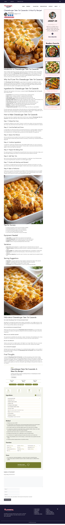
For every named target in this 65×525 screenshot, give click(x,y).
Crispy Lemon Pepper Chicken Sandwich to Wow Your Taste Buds (52, 58)
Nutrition (29, 391)
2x (37, 395)
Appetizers (36, 510)
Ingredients (8, 391)
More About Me (52, 36)
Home (23, 6)
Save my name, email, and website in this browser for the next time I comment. (18, 496)
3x (38, 395)
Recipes (28, 6)
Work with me (43, 6)
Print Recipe (14, 377)
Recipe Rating (6, 474)
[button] (59, 6)
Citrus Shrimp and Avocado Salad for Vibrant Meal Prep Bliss (52, 74)
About (56, 6)
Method (19, 391)
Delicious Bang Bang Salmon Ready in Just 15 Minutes (52, 91)
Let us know (20, 465)
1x (35, 395)
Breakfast (36, 512)
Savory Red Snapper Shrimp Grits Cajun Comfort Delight (52, 107)
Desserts (36, 511)
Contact (51, 6)
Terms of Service (50, 512)
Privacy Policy (49, 511)
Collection (35, 6)
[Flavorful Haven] (8, 6)
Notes (39, 391)
